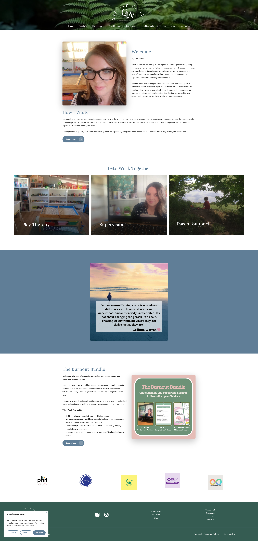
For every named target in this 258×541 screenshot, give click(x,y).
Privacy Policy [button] (229, 534)
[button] (73, 139)
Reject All (26, 533)
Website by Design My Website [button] (206, 534)
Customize (13, 533)
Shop (156, 518)
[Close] (46, 512)
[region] (26, 524)
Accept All (39, 533)
